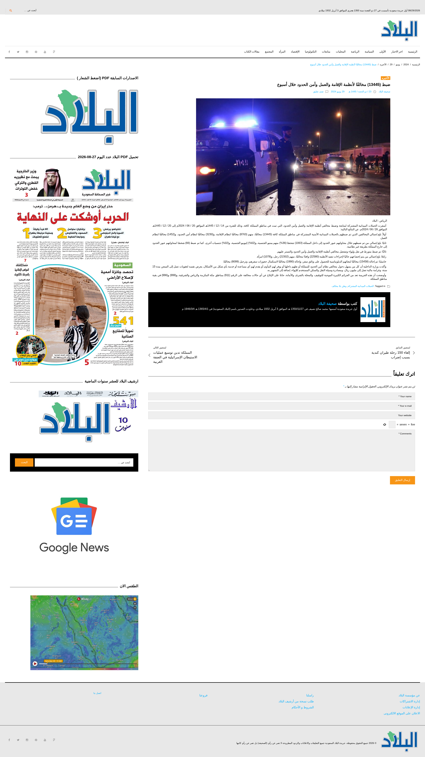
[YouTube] (45, 52)
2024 (406, 64)
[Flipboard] (54, 52)
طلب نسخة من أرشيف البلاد (296, 701)
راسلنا (310, 695)
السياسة (369, 51)
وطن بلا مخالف (339, 286)
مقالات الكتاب (251, 51)
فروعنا (203, 695)
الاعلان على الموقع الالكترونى (402, 713)
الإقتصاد (295, 51)
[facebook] (9, 52)
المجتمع (269, 51)
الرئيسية (412, 51)
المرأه (282, 51)
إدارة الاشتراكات (410, 701)
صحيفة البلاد (384, 91)
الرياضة (355, 51)
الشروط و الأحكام (303, 707)
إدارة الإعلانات (411, 707)
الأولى (382, 51)
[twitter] (18, 52)
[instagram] (27, 52)
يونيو (398, 64)
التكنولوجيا (310, 51)
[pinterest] (36, 52)
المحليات (340, 51)
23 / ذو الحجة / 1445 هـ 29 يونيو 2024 (351, 91)
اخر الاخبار (397, 51)
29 (391, 64)
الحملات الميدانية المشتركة (361, 286)
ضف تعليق (318, 91)
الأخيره (383, 64)
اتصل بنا (97, 693)
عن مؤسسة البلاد (409, 695)
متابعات (326, 51)
